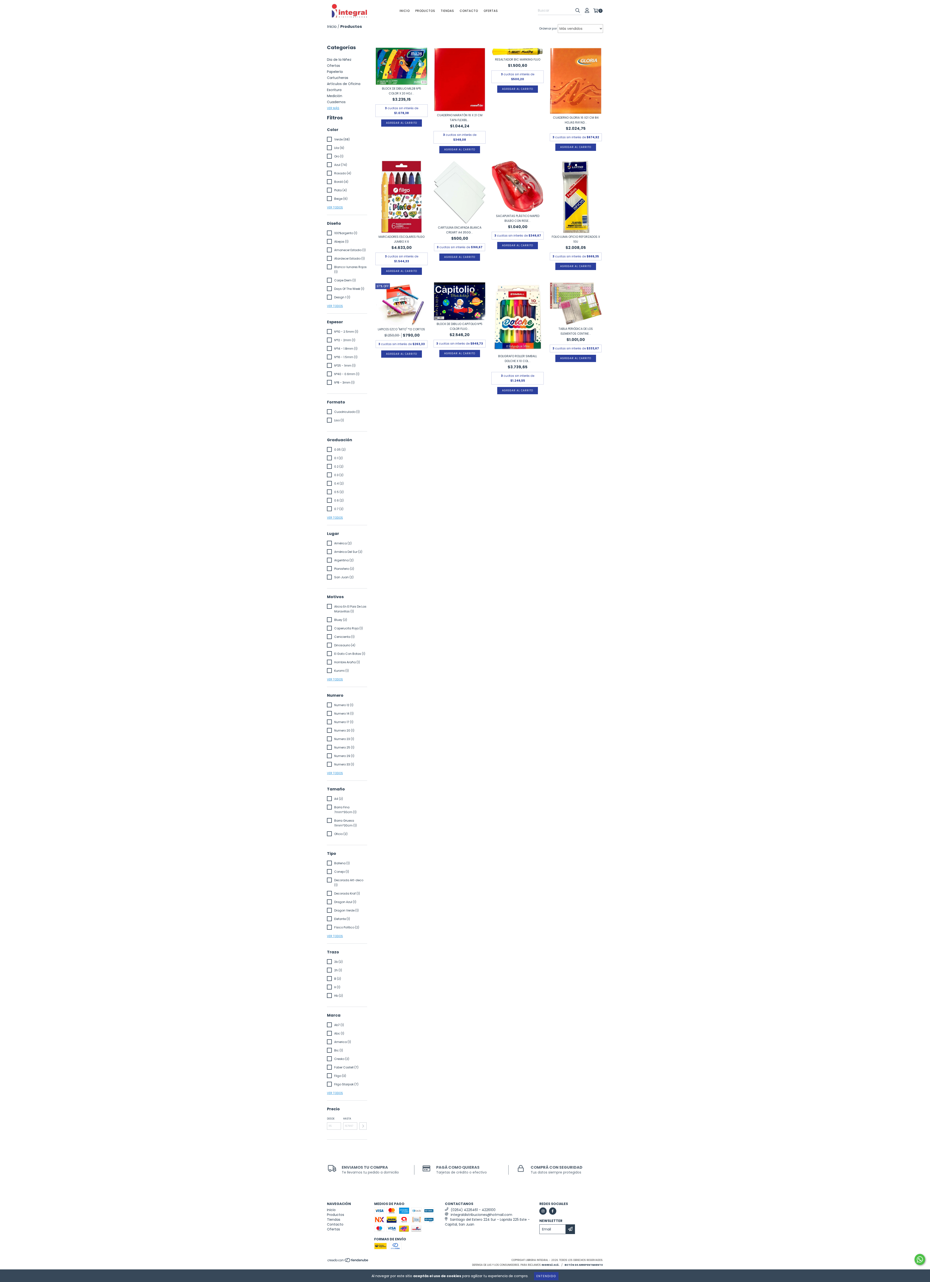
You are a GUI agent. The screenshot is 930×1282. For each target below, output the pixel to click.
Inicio (405, 11)
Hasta (347, 1118)
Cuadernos (336, 102)
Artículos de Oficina (343, 83)
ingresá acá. (550, 1265)
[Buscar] (577, 10)
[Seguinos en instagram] (543, 1211)
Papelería (335, 71)
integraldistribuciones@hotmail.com (481, 1214)
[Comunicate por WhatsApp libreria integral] (919, 1259)
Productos (425, 11)
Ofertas (491, 11)
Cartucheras (337, 77)
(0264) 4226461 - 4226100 (473, 1209)
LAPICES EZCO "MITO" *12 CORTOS (401, 329)
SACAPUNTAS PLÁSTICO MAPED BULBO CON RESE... (517, 218)
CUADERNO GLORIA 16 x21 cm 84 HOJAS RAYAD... (576, 120)
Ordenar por (548, 28)
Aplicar (363, 1126)
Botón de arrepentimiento (584, 1265)
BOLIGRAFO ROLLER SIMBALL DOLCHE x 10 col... (517, 358)
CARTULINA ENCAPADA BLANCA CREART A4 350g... (459, 229)
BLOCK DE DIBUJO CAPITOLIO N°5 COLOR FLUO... (459, 326)
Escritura (334, 89)
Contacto (469, 11)
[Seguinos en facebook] (552, 1211)
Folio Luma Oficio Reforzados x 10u (576, 239)
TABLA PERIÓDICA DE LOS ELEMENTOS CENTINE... (575, 331)
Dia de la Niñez (339, 59)
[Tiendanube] (348, 1261)
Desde (330, 1118)
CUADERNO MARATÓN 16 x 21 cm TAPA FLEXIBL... (459, 117)
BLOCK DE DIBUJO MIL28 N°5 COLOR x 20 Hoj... (401, 90)
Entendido (546, 1276)
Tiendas (447, 11)
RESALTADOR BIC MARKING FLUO (517, 59)
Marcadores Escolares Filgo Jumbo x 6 (402, 239)
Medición (334, 95)
